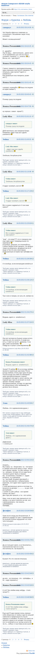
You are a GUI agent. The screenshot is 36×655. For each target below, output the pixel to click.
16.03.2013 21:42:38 (23, 355)
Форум (4, 20)
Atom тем (31, 651)
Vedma (6, 139)
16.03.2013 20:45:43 (23, 94)
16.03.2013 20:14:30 (23, 27)
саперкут (7, 27)
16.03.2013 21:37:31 (23, 322)
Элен (5, 403)
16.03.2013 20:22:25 (23, 46)
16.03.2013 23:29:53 (23, 511)
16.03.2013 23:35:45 (23, 554)
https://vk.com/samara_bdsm (23, 9)
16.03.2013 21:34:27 (23, 312)
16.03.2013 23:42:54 (23, 573)
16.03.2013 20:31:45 (23, 82)
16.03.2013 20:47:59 (23, 106)
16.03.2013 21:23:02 (23, 223)
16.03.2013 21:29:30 (23, 259)
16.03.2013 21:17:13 (23, 191)
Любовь (27, 20)
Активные (20, 15)
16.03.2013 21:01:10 (23, 116)
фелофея (7, 510)
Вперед (26, 24)
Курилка (15, 20)
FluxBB (32, 653)
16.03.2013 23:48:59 (23, 597)
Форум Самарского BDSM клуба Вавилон (15, 4)
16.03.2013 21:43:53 (23, 403)
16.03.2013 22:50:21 (23, 460)
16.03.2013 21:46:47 (23, 426)
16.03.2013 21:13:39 (23, 171)
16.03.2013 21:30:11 (24, 280)
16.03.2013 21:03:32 (23, 139)
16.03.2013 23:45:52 (23, 585)
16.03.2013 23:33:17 (23, 540)
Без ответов (29, 15)
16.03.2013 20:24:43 (23, 63)
